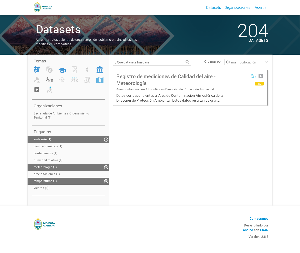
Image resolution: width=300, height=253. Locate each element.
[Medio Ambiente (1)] (49, 82)
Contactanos (259, 218)
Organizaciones (237, 7)
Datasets (213, 7)
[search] (187, 62)
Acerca (261, 7)
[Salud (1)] (36, 92)
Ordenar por (213, 61)
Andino (248, 230)
